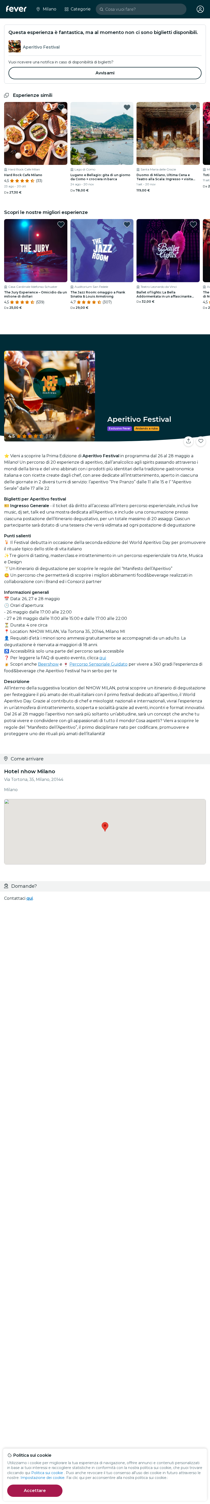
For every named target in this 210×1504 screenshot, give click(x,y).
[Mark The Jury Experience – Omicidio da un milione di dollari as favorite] (61, 224)
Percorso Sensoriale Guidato (98, 664)
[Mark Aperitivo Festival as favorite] (201, 441)
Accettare (35, 1490)
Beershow (48, 664)
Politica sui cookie (47, 1473)
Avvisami (105, 73)
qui (102, 657)
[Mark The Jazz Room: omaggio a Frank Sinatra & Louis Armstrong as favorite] (127, 224)
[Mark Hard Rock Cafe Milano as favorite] (61, 107)
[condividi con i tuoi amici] (188, 441)
